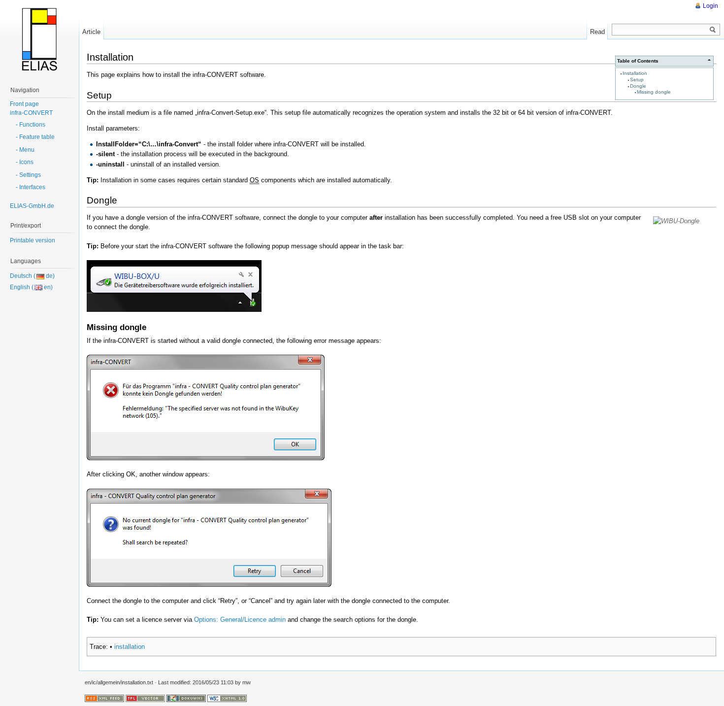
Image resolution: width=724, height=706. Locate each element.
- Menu (25, 149)
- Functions (30, 124)
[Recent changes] (104, 698)
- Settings (28, 174)
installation (129, 646)
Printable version (32, 240)
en (47, 287)
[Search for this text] (713, 30)
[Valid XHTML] (227, 698)
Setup (637, 79)
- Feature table (35, 137)
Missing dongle (654, 92)
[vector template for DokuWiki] (145, 698)
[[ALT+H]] (39, 39)
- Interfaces (30, 187)
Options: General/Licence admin (240, 619)
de (49, 275)
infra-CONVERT (31, 112)
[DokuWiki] (186, 698)
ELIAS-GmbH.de (32, 205)
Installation (635, 73)
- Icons (24, 162)
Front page (24, 104)
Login (710, 5)
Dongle (638, 86)
